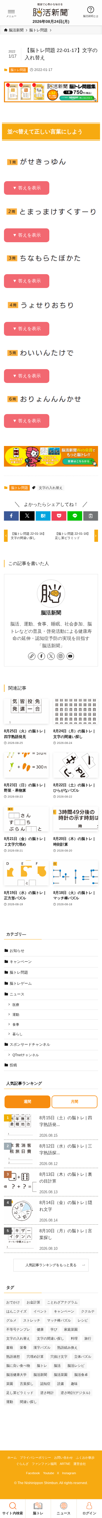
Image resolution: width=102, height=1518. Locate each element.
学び (53, 1329)
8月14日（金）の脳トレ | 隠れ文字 (65, 1206)
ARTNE (65, 1463)
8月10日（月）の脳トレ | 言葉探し (65, 1234)
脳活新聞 (51, 613)
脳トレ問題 (18, 70)
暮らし (17, 1034)
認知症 (45, 1384)
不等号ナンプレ (18, 1329)
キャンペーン (21, 962)
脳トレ (42, 1366)
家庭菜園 (71, 1329)
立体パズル (82, 1357)
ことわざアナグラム (62, 1302)
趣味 (74, 1384)
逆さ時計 (47, 1393)
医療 (15, 1004)
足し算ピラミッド (19, 1393)
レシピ (83, 1320)
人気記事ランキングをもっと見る (53, 1265)
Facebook (33, 1473)
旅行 (87, 1339)
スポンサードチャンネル (30, 1044)
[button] (11, 11)
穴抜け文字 (58, 1357)
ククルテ (88, 1311)
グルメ (11, 1320)
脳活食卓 (81, 1375)
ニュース (17, 994)
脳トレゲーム (21, 983)
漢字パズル (41, 1348)
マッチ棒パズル (59, 1320)
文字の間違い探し (50, 1339)
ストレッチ (31, 1320)
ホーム (12, 1457)
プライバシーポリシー (35, 1457)
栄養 (23, 1348)
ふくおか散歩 (85, 1457)
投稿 (13, 1065)
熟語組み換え (67, 1348)
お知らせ (17, 951)
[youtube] (70, 656)
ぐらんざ (22, 1463)
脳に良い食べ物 (18, 1366)
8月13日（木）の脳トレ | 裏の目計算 (65, 1177)
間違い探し (28, 1402)
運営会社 (79, 1463)
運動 (15, 1014)
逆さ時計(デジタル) (75, 1393)
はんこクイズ (16, 1311)
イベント (40, 1311)
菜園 (9, 1384)
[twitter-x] (51, 656)
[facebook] (41, 656)
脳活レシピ (75, 1366)
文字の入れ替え (51, 488)
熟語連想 (13, 1357)
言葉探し (26, 1384)
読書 (60, 1384)
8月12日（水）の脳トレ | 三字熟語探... (65, 1149)
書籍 (9, 1348)
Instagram (69, 1473)
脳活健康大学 (16, 1375)
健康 (40, 1329)
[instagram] (60, 656)
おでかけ (13, 1302)
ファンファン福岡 (44, 1463)
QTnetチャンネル (25, 1055)
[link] (31, 656)
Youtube (48, 1473)
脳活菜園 (60, 1375)
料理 (74, 1339)
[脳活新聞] (51, 9)
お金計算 (33, 1302)
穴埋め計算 (35, 1357)
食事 (15, 1024)
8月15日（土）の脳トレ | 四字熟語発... (65, 1121)
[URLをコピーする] (90, 515)
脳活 (57, 1366)
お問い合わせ (63, 1457)
